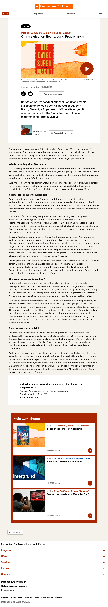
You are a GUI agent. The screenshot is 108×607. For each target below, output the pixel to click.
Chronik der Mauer (51, 597)
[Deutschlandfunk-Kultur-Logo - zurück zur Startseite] (54, 6)
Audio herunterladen (53, 94)
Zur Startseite (15, 532)
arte (38, 597)
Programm (38, 13)
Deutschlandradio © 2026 (15, 601)
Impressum (7, 590)
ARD (14, 597)
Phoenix (29, 597)
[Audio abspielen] (87, 68)
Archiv (26, 26)
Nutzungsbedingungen (14, 585)
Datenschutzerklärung (13, 581)
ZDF (20, 597)
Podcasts (71, 13)
